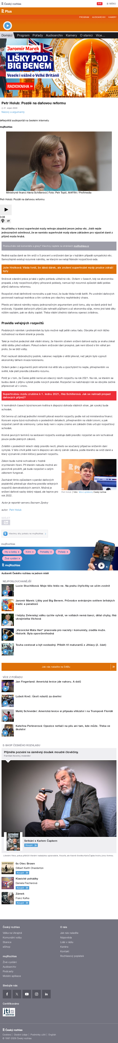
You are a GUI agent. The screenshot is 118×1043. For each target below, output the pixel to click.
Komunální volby (12, 937)
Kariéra (64, 946)
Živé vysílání (11, 558)
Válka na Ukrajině (12, 933)
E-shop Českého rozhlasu (21, 745)
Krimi (28, 551)
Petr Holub (15, 509)
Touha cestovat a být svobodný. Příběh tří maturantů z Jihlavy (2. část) (61, 644)
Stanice (7, 942)
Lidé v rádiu (66, 942)
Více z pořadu (13, 677)
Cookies (7, 1034)
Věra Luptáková (85, 492)
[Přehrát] (6, 210)
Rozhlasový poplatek (72, 956)
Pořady (38, 35)
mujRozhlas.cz (81, 246)
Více (100, 35)
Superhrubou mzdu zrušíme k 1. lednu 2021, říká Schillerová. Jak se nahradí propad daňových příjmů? (57, 395)
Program (84, 17)
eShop (6, 946)
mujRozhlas (8, 544)
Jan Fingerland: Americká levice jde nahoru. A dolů (48, 681)
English (52, 1034)
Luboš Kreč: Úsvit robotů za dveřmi (38, 696)
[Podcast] (3, 221)
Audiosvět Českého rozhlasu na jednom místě (25, 573)
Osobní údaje (21, 1034)
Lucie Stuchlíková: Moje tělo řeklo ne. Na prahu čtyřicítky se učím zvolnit (63, 585)
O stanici (86, 35)
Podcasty (8, 971)
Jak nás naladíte (69, 933)
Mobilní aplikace (12, 976)
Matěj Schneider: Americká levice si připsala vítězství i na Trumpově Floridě (64, 711)
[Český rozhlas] (11, 3)
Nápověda (66, 937)
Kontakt (64, 951)
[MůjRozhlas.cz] (6, 127)
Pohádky (44, 551)
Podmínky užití (38, 1034)
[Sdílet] (8, 221)
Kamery (112, 17)
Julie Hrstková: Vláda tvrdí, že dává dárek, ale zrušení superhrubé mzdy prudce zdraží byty (58, 269)
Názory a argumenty (13, 112)
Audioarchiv (98, 17)
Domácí (7, 35)
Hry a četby (11, 551)
